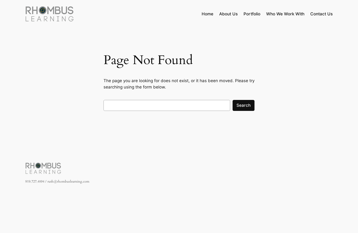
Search (243, 105)
